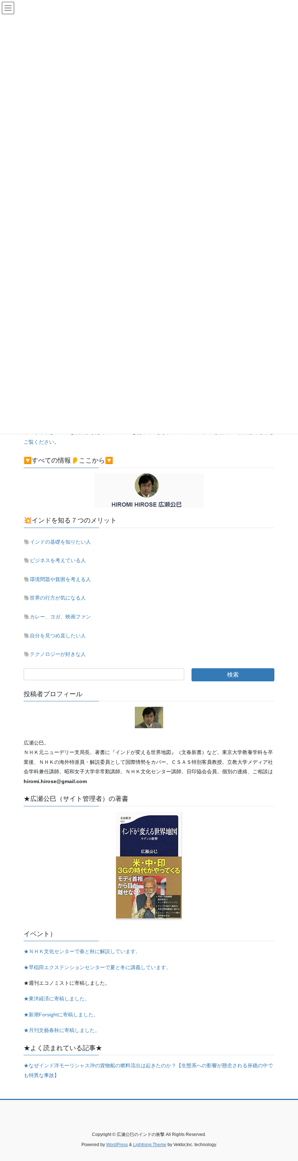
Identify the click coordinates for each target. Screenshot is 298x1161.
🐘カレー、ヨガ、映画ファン (57, 617)
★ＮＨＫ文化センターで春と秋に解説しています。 (82, 951)
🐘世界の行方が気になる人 (55, 598)
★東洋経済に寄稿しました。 (57, 998)
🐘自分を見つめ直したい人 (55, 635)
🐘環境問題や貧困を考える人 (57, 579)
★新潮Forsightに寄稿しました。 (61, 1014)
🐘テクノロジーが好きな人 (55, 654)
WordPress (117, 1144)
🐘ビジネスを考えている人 (55, 560)
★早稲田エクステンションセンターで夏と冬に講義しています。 (97, 967)
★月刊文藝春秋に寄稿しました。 (62, 1030)
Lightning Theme (149, 1144)
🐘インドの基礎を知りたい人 (57, 542)
